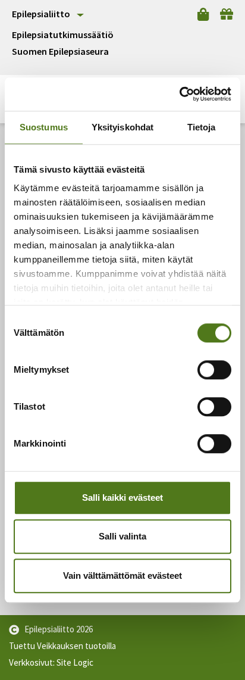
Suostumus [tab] (44, 127)
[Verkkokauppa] (203, 14)
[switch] (214, 369)
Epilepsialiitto (41, 14)
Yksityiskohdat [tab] (122, 127)
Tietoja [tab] (201, 127)
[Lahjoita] (226, 14)
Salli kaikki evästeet (122, 497)
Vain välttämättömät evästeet (122, 575)
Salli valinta (122, 536)
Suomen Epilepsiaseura (60, 51)
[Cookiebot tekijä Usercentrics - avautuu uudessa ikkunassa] (179, 94)
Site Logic (74, 662)
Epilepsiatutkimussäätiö (63, 34)
